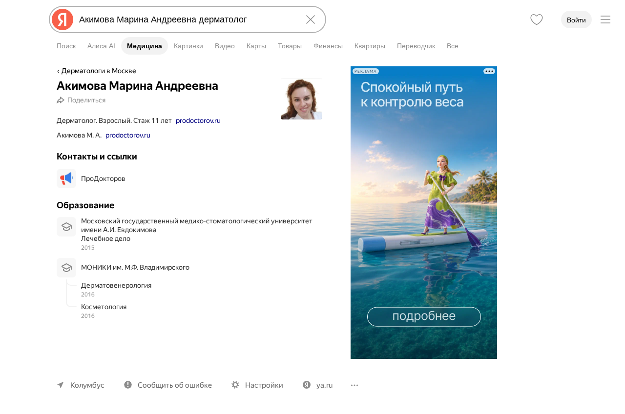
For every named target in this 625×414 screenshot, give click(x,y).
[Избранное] (536, 19)
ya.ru (324, 385)
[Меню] (605, 19)
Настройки (264, 385)
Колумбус (87, 385)
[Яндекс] (62, 19)
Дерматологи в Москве (99, 71)
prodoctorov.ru (198, 120)
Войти (576, 20)
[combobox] (185, 19)
